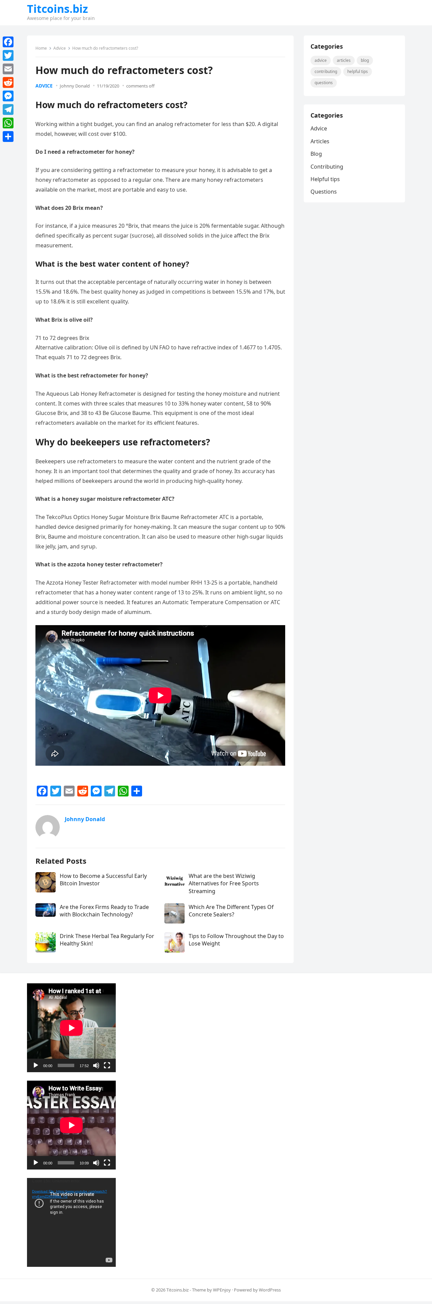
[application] (71, 1027)
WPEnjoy (222, 1290)
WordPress (270, 1290)
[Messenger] (8, 96)
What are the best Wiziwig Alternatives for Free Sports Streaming (224, 883)
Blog (365, 60)
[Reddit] (8, 82)
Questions (324, 82)
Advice (59, 48)
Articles (344, 60)
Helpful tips (357, 71)
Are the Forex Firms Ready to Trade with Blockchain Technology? (104, 910)
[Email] (8, 69)
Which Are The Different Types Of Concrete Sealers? (231, 910)
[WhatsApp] (8, 123)
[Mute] (96, 1065)
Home (41, 48)
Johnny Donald (75, 86)
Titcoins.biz (57, 8)
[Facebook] (8, 42)
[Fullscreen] (107, 1065)
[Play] (35, 1065)
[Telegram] (8, 109)
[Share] (8, 136)
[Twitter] (8, 55)
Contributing (326, 71)
